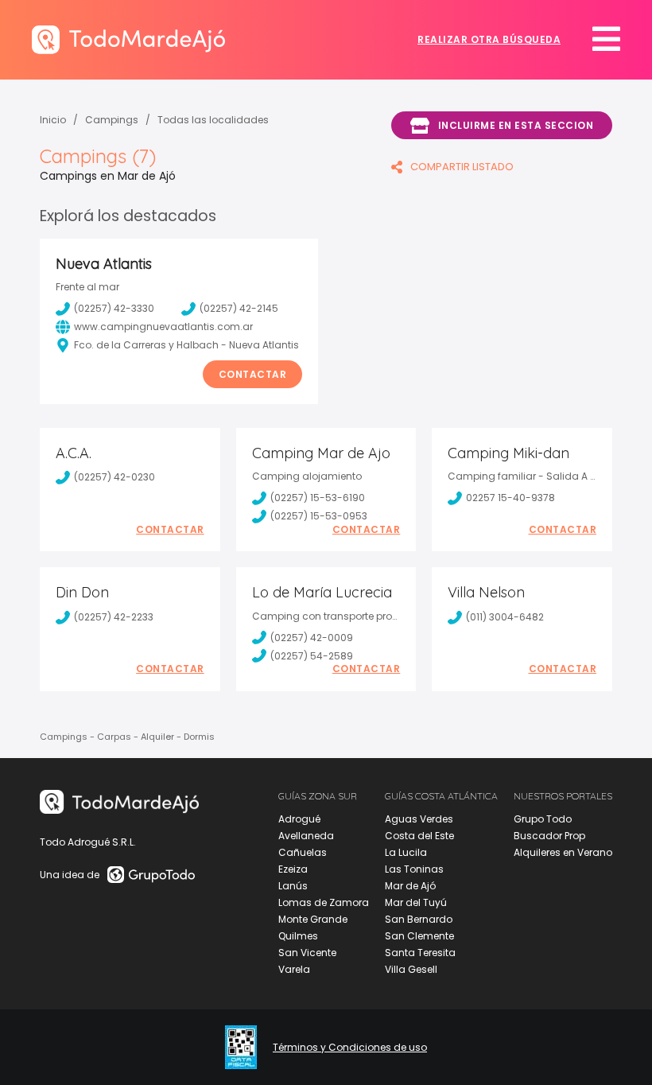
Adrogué (299, 819)
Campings (111, 119)
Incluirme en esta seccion (516, 125)
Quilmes (298, 936)
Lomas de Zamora (323, 902)
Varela (294, 969)
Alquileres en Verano (563, 852)
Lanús (293, 885)
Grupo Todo (543, 819)
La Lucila (406, 852)
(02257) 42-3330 (114, 308)
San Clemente (419, 936)
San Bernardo (418, 919)
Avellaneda (306, 835)
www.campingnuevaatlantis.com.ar (163, 326)
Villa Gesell (411, 969)
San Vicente (307, 952)
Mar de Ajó (410, 885)
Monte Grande (312, 919)
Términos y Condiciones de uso (350, 1047)
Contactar (253, 374)
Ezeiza (293, 869)
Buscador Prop (549, 835)
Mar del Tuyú (416, 902)
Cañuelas (302, 852)
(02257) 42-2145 (239, 308)
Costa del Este (419, 835)
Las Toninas (414, 869)
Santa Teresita (420, 952)
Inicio (53, 119)
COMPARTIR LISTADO (462, 166)
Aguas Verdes (419, 819)
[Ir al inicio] (128, 39)
